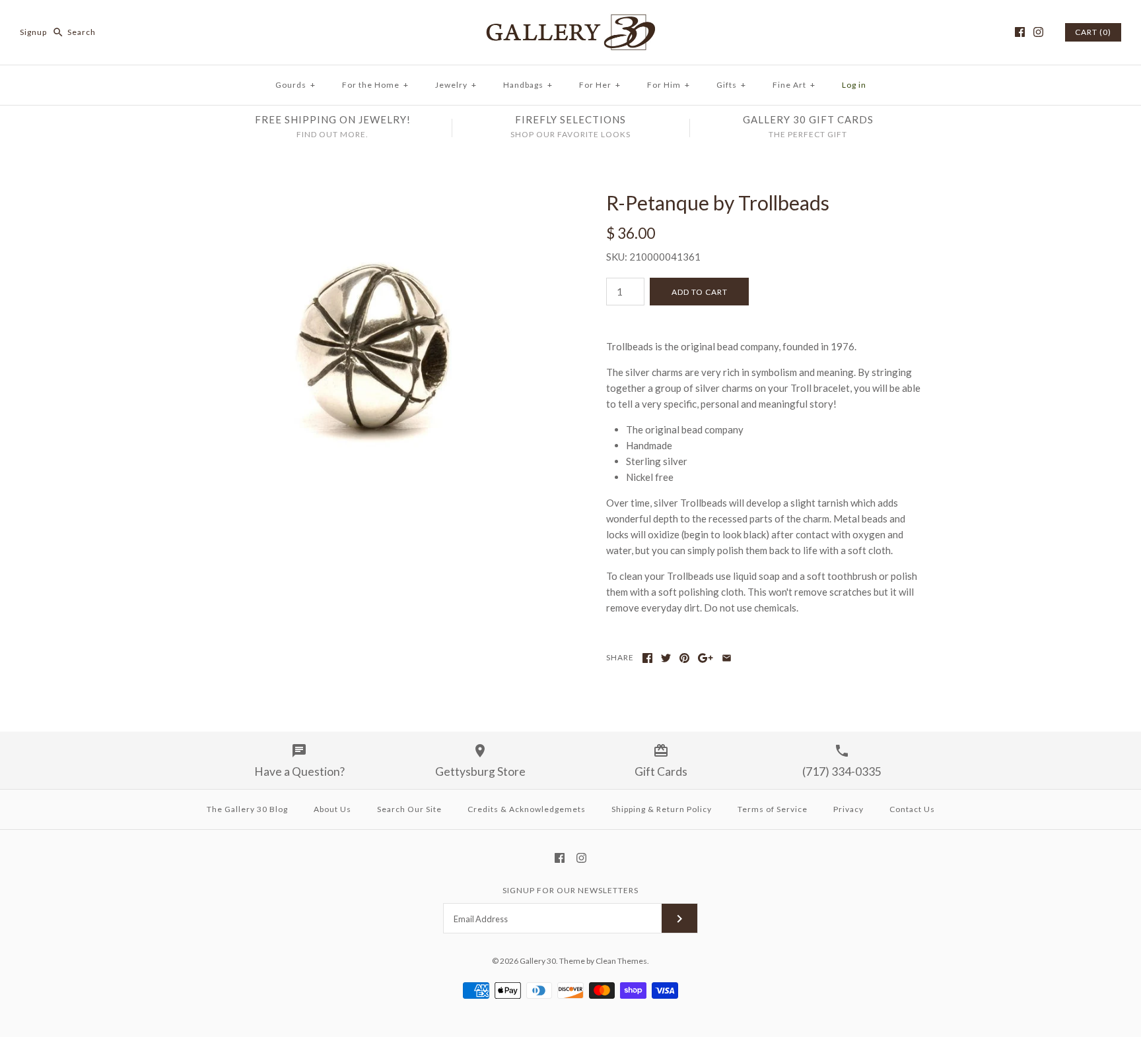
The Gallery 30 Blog (247, 809)
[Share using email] (727, 658)
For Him (668, 85)
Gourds (295, 85)
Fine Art (794, 85)
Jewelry (456, 85)
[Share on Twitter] (666, 658)
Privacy (848, 809)
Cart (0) (1093, 32)
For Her (600, 85)
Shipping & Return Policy (661, 809)
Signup (33, 32)
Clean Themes (621, 961)
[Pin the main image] (684, 658)
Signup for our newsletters (570, 890)
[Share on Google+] (705, 658)
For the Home (375, 85)
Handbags (528, 85)
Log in (854, 85)
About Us (332, 809)
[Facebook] (1020, 32)
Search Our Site (409, 809)
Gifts (731, 85)
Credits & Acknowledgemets (526, 809)
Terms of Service (773, 809)
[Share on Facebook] (647, 658)
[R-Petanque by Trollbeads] (374, 198)
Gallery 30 (538, 961)
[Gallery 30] (570, 21)
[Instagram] (1038, 32)
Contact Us (912, 809)
